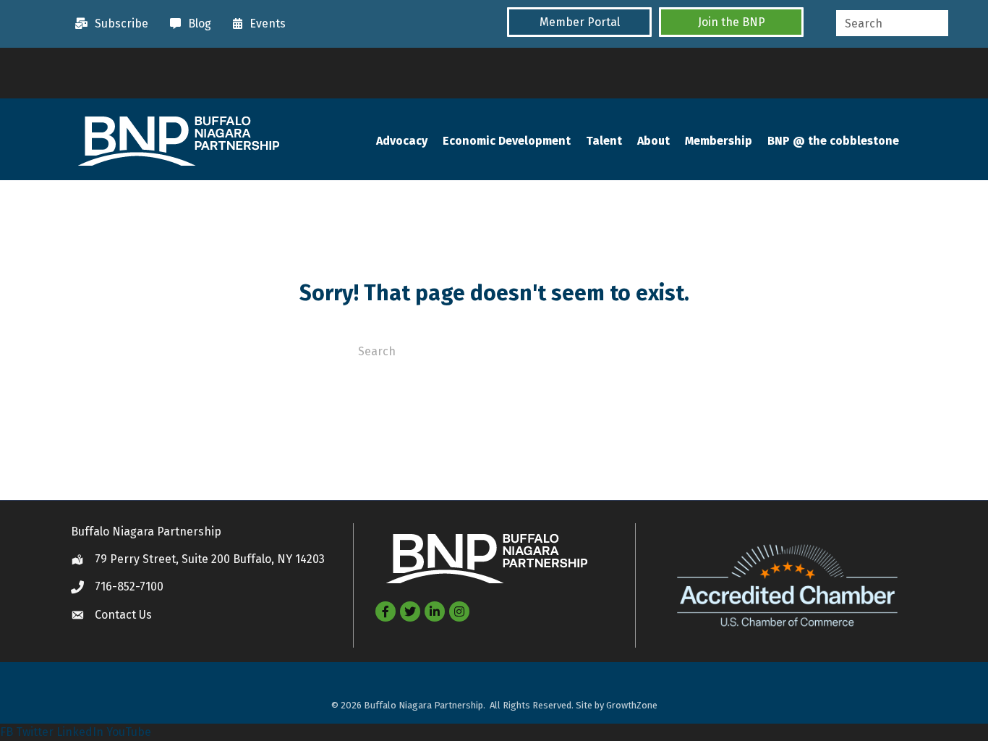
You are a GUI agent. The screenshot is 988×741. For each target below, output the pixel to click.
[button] (579, 22)
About (653, 141)
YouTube (128, 732)
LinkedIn (79, 732)
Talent (604, 141)
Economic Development (507, 141)
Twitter (35, 732)
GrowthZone (631, 705)
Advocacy (401, 141)
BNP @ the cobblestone (833, 141)
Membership (718, 141)
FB (6, 732)
